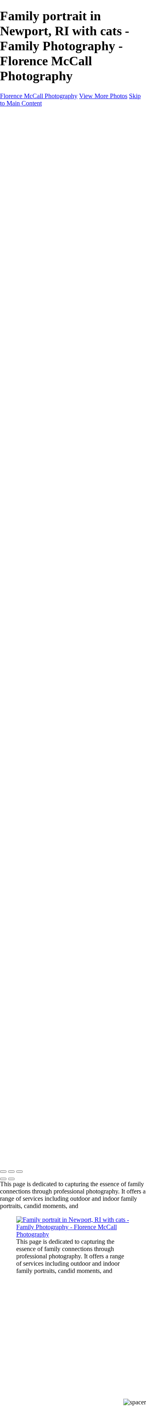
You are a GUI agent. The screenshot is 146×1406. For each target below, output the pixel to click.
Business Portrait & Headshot (70, 181)
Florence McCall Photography (38, 95)
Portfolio (27, 145)
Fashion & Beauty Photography (73, 189)
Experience (30, 196)
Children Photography (60, 167)
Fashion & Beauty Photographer (73, 247)
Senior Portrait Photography (68, 174)
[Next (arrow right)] (11, 1179)
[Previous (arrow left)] (3, 1179)
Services (27, 203)
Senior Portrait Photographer (68, 233)
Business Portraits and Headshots (74, 240)
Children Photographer (61, 225)
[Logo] (42, 121)
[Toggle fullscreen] (11, 1171)
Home (24, 138)
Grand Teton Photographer (66, 254)
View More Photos (103, 95)
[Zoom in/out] (19, 1171)
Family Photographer (59, 218)
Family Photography (58, 160)
